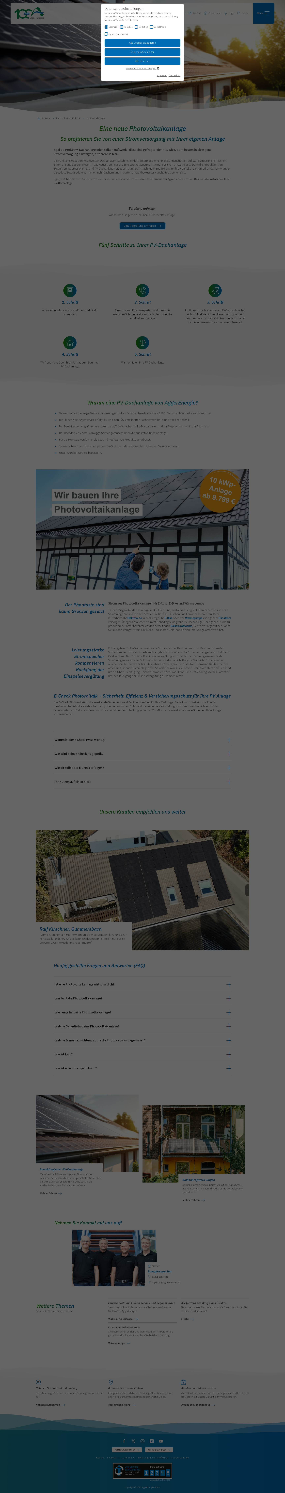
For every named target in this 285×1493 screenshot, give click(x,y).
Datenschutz (174, 75)
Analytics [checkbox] (128, 27)
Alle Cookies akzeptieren (142, 43)
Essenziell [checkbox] (113, 27)
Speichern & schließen (142, 52)
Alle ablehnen (142, 61)
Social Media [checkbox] (160, 27)
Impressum (162, 75)
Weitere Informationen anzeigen (141, 68)
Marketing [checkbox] (143, 27)
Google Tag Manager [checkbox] (118, 34)
